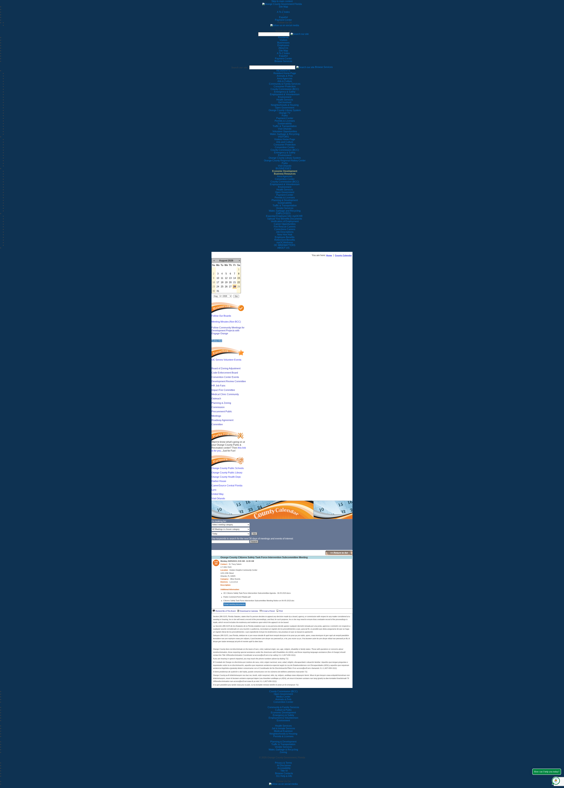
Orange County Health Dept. (226, 477)
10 (217, 278)
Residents (283, 37)
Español (283, 17)
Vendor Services (283, 747)
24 (217, 286)
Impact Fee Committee (223, 390)
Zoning (283, 752)
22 (238, 282)
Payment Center (283, 20)
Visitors (283, 40)
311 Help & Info (284, 776)
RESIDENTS (283, 70)
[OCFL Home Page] (282, 4)
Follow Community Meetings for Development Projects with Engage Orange (228, 330)
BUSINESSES (283, 168)
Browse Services (283, 61)
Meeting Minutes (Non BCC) (226, 321)
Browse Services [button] (324, 67)
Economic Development (283, 712)
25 (222, 286)
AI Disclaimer (284, 765)
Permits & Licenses (283, 736)
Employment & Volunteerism (283, 718)
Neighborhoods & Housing (283, 733)
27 (230, 286)
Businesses (283, 42)
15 (238, 278)
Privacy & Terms (283, 763)
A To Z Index (283, 12)
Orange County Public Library (227, 472)
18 (222, 282)
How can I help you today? (546, 771)
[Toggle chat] (555, 780)
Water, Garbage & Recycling (283, 749)
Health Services (283, 726)
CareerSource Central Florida (227, 485)
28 (234, 286)
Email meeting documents (234, 604)
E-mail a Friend (268, 611)
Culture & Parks (283, 710)
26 (226, 286)
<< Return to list (339, 553)
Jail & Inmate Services (283, 728)
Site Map (283, 6)
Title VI (284, 770)
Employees (283, 45)
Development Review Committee (229, 381)
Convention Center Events (225, 377)
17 (217, 282)
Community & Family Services (284, 84)
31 (217, 291)
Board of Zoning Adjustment (226, 368)
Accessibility (284, 768)
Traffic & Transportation (283, 744)
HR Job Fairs (218, 385)
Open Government (283, 694)
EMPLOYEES (283, 213)
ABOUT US (283, 248)
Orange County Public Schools (228, 468)
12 (226, 278)
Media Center (283, 696)
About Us (283, 48)
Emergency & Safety (283, 715)
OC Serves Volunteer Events (226, 360)
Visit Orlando (218, 498)
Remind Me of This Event (226, 611)
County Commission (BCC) (283, 691)
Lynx (214, 490)
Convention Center (283, 702)
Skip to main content (282, 1)
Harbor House (219, 481)
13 (230, 278)
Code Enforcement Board (225, 372)
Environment (283, 720)
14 (234, 278)
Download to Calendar (249, 611)
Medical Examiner (283, 731)
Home (329, 255)
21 (234, 282)
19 (226, 282)
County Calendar (343, 255)
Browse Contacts (284, 773)
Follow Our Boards (221, 316)
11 (222, 278)
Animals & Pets (283, 699)
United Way (218, 494)
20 (230, 282)
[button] (300, 34)
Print (281, 611)
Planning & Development (283, 741)
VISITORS (283, 136)
